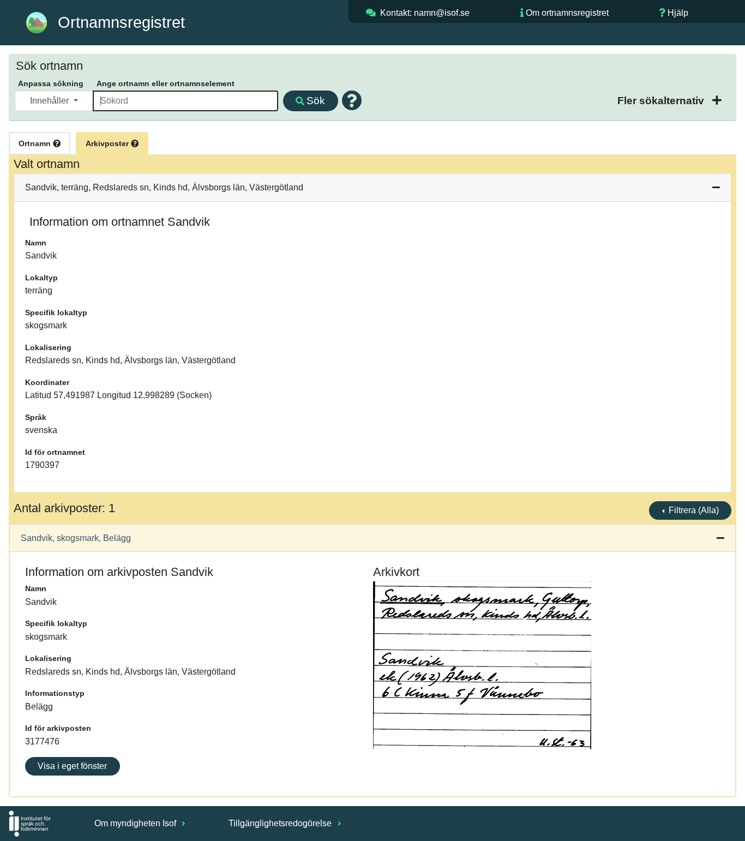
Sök (316, 100)
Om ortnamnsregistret (567, 12)
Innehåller (50, 100)
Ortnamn (36, 143)
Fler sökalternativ (662, 100)
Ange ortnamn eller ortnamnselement (166, 83)
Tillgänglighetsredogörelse (281, 823)
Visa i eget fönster (72, 766)
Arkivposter (108, 143)
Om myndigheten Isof (136, 823)
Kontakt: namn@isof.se (425, 12)
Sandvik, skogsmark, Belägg (76, 538)
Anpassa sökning (50, 83)
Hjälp (678, 12)
